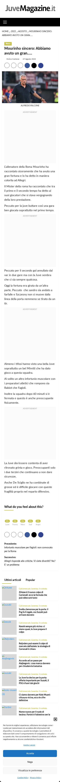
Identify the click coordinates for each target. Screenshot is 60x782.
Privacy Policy (35, 778)
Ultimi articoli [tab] (12, 580)
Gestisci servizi (29, 745)
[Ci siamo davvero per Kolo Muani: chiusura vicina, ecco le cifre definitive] (9, 692)
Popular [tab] (30, 580)
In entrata (43, 589)
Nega (30, 762)
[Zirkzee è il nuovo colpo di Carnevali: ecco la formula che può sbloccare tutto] (7, 587)
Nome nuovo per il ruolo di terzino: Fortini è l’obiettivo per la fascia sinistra (34, 715)
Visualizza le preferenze (30, 770)
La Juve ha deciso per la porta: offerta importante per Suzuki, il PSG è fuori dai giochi (34, 680)
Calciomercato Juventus (28, 589)
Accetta (30, 753)
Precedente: (28, 547)
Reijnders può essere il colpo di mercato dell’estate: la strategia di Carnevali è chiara (34, 646)
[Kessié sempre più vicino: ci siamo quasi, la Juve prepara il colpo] (6, 622)
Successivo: (30, 561)
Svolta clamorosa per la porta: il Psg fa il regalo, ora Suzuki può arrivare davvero (33, 612)
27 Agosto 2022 (29, 59)
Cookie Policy (22, 778)
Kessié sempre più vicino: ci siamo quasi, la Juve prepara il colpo (33, 629)
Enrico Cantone (13, 59)
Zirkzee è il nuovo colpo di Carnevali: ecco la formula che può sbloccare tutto (33, 595)
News (8, 44)
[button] (55, 719)
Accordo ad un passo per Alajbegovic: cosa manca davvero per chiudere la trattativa (34, 663)
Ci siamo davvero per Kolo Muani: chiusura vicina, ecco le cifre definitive (35, 698)
